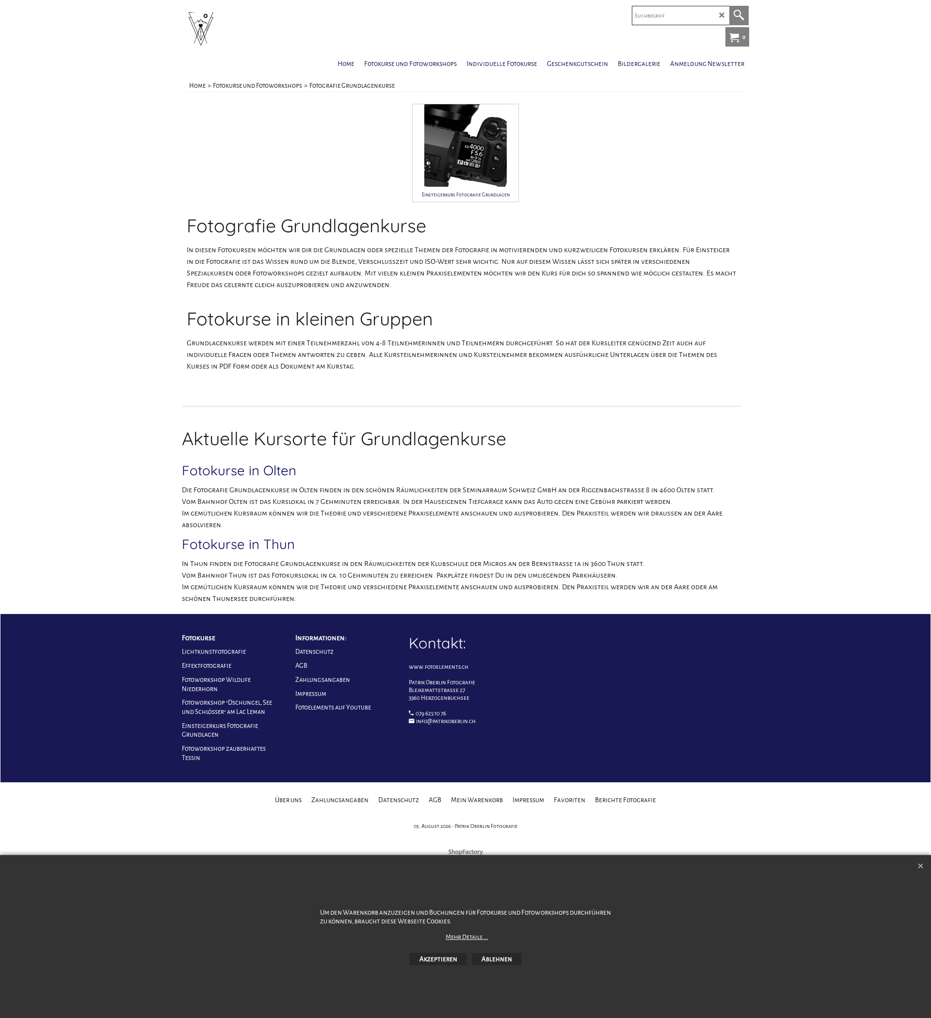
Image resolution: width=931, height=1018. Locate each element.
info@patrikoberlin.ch (446, 721)
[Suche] (739, 15)
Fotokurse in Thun (238, 543)
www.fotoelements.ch (438, 667)
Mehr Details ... (467, 937)
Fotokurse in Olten (239, 470)
